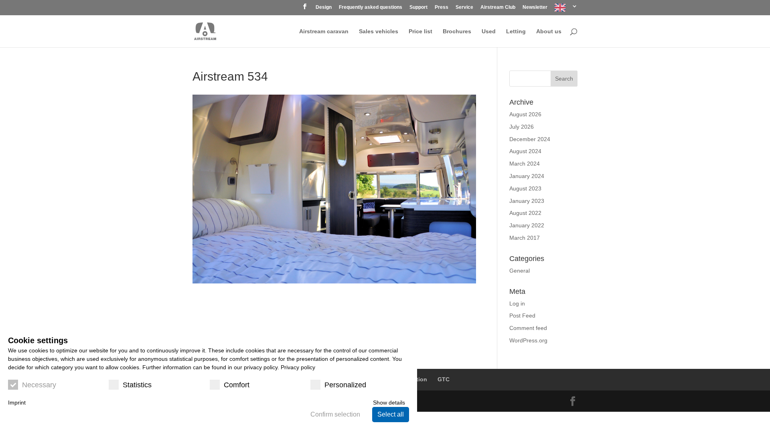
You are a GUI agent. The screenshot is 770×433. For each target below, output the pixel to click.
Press (441, 7)
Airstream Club (497, 7)
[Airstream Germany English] (566, 9)
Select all (390, 414)
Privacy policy (298, 367)
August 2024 (525, 151)
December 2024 (529, 139)
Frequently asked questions (370, 7)
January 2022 (526, 225)
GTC (444, 379)
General (519, 270)
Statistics (137, 385)
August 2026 (525, 114)
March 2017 (524, 238)
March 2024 (524, 163)
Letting (516, 31)
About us (548, 31)
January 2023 (526, 201)
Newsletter (535, 7)
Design (324, 7)
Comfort (236, 385)
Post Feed (522, 315)
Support (418, 7)
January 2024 (526, 176)
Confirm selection (335, 414)
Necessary (39, 385)
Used (489, 31)
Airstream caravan (324, 31)
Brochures (457, 31)
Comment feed (528, 328)
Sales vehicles (378, 31)
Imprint (17, 402)
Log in (517, 303)
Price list (420, 31)
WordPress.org (528, 340)
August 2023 (525, 188)
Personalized (345, 385)
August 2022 (525, 213)
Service (464, 7)
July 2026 (521, 126)
